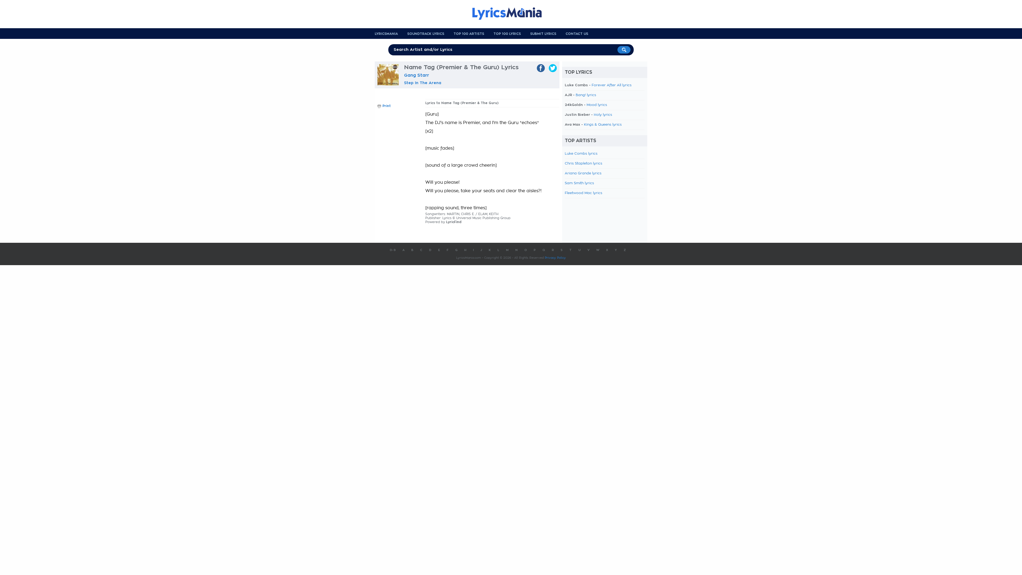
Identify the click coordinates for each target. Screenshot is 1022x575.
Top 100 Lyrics (507, 33)
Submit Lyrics (543, 33)
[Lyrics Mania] (511, 14)
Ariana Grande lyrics (583, 173)
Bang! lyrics (586, 95)
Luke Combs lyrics (581, 153)
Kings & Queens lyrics (603, 124)
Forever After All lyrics (612, 85)
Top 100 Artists (469, 33)
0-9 (393, 250)
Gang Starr (416, 75)
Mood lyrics (597, 105)
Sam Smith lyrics (579, 183)
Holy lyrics (603, 115)
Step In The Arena (422, 83)
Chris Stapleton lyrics (583, 163)
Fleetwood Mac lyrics (583, 193)
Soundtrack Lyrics (425, 33)
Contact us (577, 33)
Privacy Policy (555, 257)
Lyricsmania (386, 33)
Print (386, 106)
